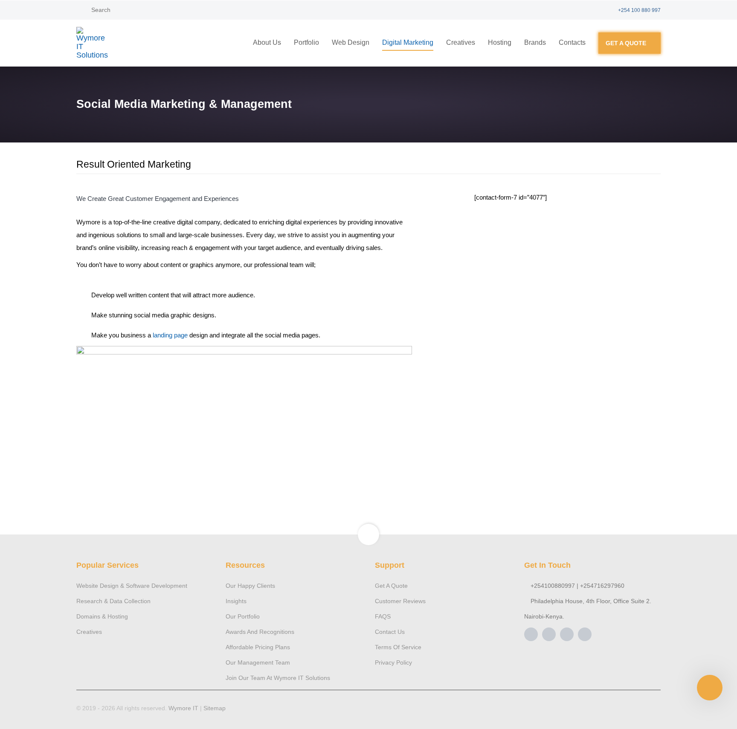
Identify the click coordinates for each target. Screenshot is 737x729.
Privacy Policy (393, 662)
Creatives (89, 631)
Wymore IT (184, 708)
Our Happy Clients (250, 585)
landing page (170, 335)
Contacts (572, 42)
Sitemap (214, 708)
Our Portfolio (243, 616)
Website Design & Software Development (131, 585)
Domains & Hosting (102, 616)
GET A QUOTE (626, 43)
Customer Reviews (400, 601)
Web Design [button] (350, 42)
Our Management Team (258, 662)
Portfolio (306, 42)
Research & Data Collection (113, 601)
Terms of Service (398, 647)
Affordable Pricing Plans (258, 647)
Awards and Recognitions (260, 631)
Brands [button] (535, 42)
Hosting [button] (499, 42)
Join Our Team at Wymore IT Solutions (278, 677)
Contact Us (390, 631)
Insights (236, 601)
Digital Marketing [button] (407, 42)
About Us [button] (267, 42)
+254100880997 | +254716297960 (576, 585)
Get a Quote (391, 585)
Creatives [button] (460, 42)
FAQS (383, 616)
